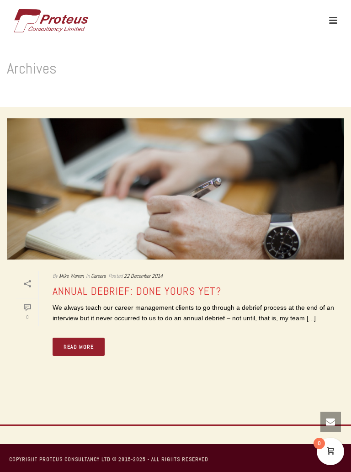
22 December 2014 (143, 276)
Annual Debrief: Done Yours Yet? (137, 291)
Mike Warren (71, 276)
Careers (98, 276)
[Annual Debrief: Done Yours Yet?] (175, 189)
